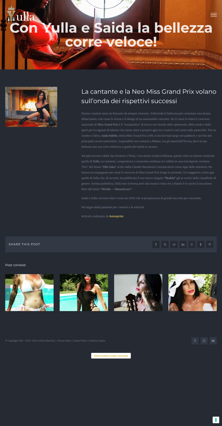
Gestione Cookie (97, 340)
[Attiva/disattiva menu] (213, 15)
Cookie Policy (80, 340)
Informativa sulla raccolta (111, 355)
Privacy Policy (64, 340)
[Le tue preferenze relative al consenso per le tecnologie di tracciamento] (216, 420)
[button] (7, 292)
